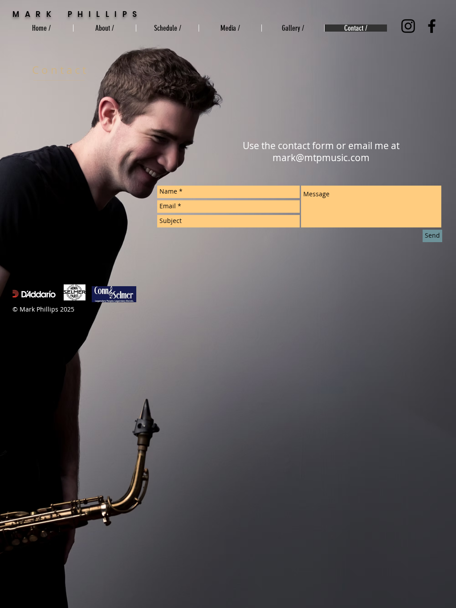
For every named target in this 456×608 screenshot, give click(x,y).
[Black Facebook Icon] (432, 26)
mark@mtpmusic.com (321, 157)
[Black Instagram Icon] (408, 26)
